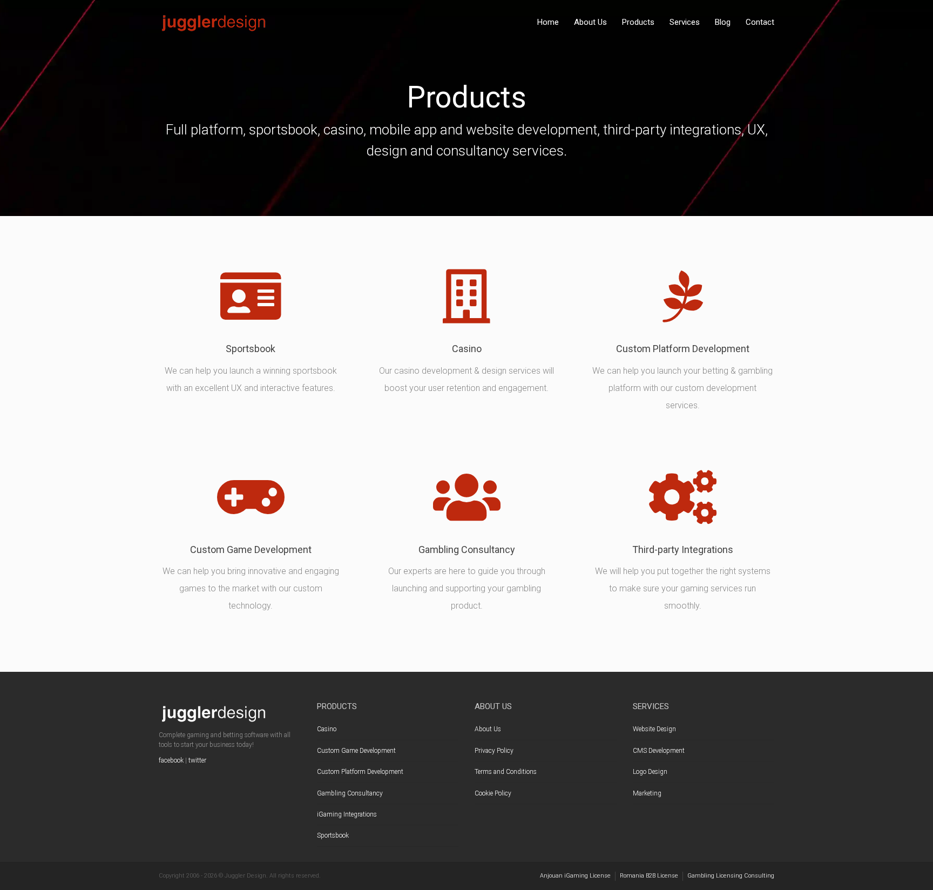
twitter (197, 760)
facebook (171, 760)
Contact (760, 22)
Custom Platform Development (360, 772)
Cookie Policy (493, 793)
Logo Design (650, 772)
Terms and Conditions (506, 772)
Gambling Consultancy (350, 793)
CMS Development (659, 750)
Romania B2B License (649, 875)
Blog (723, 22)
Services (685, 22)
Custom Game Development (356, 750)
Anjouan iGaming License (575, 875)
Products (638, 22)
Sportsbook (333, 835)
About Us (590, 22)
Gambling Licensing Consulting (730, 875)
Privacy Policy (494, 750)
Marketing (647, 793)
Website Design (654, 729)
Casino (326, 729)
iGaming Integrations (347, 814)
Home (548, 22)
